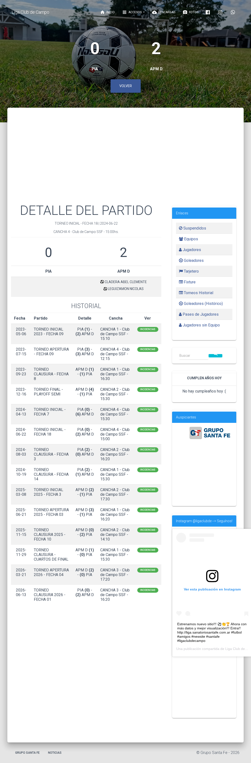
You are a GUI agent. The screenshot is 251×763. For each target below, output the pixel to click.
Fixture (189, 282)
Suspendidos (194, 228)
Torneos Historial (198, 292)
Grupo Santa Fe (27, 752)
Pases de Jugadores (200, 314)
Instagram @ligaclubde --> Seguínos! (204, 521)
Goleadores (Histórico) (203, 303)
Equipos (190, 239)
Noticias (55, 752)
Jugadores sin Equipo (201, 325)
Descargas (163, 12)
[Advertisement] (125, 161)
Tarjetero (191, 271)
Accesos (132, 12)
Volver (125, 86)
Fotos (190, 12)
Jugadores (191, 249)
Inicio (107, 12)
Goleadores (193, 260)
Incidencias (147, 329)
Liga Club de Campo (30, 12)
